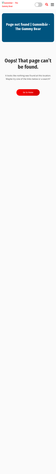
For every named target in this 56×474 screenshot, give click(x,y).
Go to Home (28, 92)
